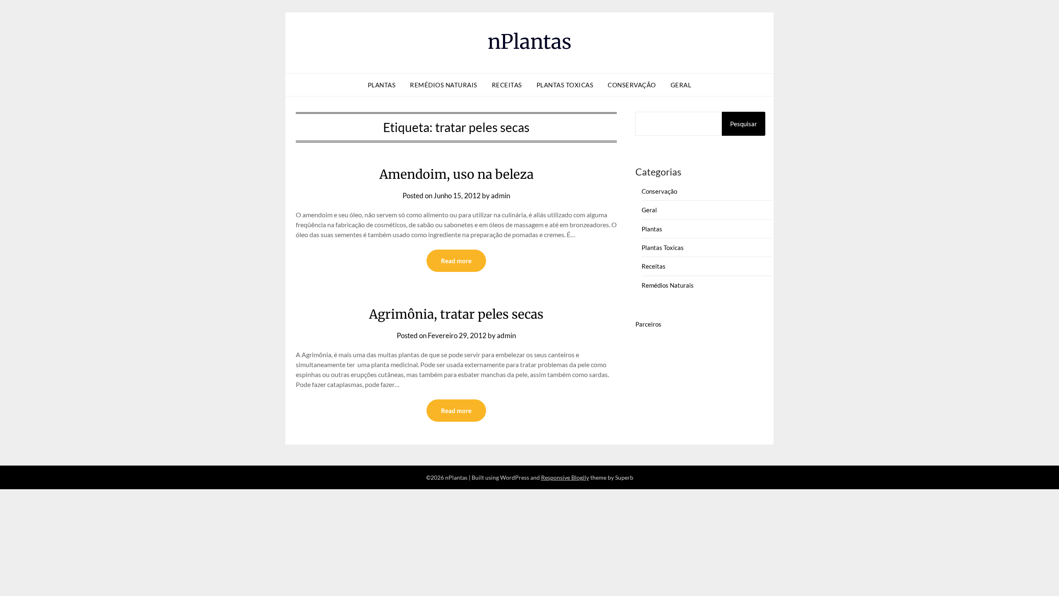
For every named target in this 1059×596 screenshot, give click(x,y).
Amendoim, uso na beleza (456, 174)
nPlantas (530, 41)
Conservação (632, 85)
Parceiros (648, 324)
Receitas (507, 85)
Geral (681, 85)
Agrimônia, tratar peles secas (456, 314)
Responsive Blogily (565, 477)
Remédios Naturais (443, 85)
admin (500, 195)
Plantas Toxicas (565, 85)
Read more (456, 260)
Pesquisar (743, 123)
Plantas (382, 85)
